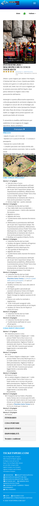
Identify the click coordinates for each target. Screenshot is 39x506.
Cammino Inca (23, 481)
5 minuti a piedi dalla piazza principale (21, 279)
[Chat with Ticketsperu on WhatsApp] (24, 13)
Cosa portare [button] (12, 423)
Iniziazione (9, 475)
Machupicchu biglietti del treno (16, 479)
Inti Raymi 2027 (10, 481)
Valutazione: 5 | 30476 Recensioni (24, 71)
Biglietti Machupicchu (25, 475)
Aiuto (18, 13)
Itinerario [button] (10, 418)
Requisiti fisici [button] (13, 428)
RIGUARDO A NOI (18, 496)
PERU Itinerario (10, 489)
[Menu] (34, 3)
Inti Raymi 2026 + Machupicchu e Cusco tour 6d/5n (13, 48)
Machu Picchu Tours (11, 483)
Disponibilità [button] (12, 434)
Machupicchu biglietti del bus (16, 477)
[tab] (19, 418)
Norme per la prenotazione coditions (18, 498)
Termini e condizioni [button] (12, 439)
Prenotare (9, 54)
